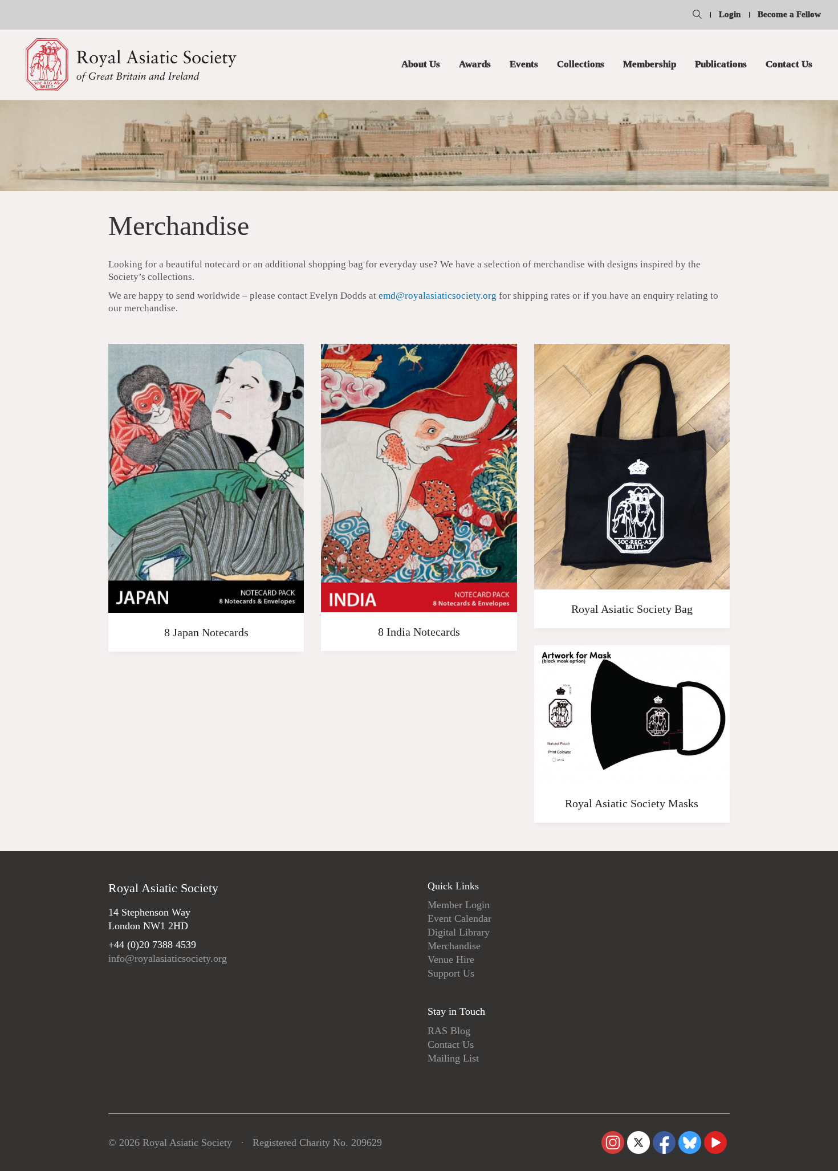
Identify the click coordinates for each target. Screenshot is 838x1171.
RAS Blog (449, 1030)
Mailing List (453, 1058)
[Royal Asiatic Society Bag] (632, 466)
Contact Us (451, 1044)
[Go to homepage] (131, 64)
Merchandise (454, 946)
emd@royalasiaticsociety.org (438, 295)
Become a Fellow (789, 14)
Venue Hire (451, 959)
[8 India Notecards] (418, 478)
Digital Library (459, 932)
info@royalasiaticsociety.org (167, 958)
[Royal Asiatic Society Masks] (632, 714)
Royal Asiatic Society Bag (632, 609)
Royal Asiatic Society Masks (631, 803)
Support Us (451, 973)
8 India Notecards (419, 631)
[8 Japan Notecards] (206, 478)
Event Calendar (459, 918)
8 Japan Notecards (206, 632)
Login (730, 14)
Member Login (459, 904)
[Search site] (697, 16)
